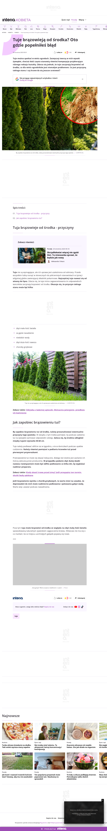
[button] (83, 19)
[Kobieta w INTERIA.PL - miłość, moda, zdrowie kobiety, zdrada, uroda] (23, 19)
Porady (17, 32)
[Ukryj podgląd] (102, 800)
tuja (16, 616)
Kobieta (10, 32)
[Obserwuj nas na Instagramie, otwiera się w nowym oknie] (79, 607)
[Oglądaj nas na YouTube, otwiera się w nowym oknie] (75, 607)
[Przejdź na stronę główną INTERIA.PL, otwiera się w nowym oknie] (9, 19)
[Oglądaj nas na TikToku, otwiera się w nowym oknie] (82, 607)
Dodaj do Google (37, 80)
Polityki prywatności (56, 823)
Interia (4, 32)
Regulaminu (43, 823)
